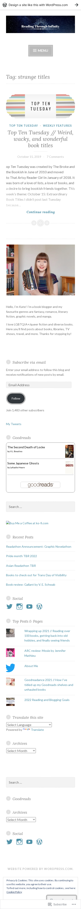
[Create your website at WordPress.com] (40, 5)
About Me (31, 666)
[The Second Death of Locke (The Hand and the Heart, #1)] (69, 456)
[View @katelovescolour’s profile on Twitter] (10, 606)
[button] (40, 270)
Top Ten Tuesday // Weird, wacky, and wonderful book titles (40, 139)
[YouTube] (30, 606)
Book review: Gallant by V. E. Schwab (30, 584)
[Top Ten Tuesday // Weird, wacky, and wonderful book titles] (40, 106)
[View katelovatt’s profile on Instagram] (20, 606)
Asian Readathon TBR (21, 565)
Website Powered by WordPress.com (40, 869)
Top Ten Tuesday (23, 125)
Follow (16, 398)
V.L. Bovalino (16, 451)
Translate (37, 729)
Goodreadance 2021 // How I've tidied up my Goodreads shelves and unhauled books (48, 684)
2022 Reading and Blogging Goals (47, 700)
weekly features (57, 125)
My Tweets (13, 424)
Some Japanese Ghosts (23, 463)
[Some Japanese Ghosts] (69, 473)
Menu (43, 50)
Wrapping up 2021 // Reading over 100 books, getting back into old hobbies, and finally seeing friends (47, 635)
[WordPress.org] (40, 606)
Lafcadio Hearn (17, 467)
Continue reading (30, 212)
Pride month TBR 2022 (21, 556)
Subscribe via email (29, 362)
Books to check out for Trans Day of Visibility (36, 575)
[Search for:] (40, 507)
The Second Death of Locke (26, 447)
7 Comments (55, 156)
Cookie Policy (14, 892)
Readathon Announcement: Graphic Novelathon (38, 546)
